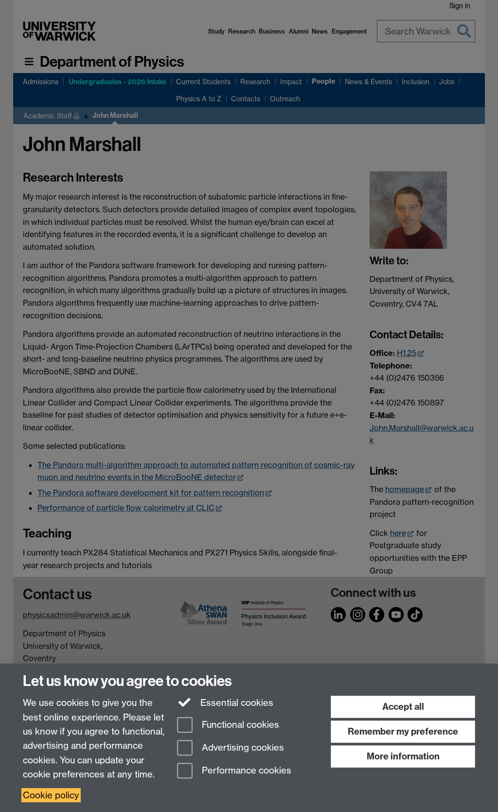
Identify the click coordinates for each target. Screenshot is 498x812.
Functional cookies (239, 725)
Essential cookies (235, 702)
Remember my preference (403, 731)
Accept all (403, 706)
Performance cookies (245, 770)
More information (403, 756)
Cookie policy (51, 795)
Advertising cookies (241, 747)
